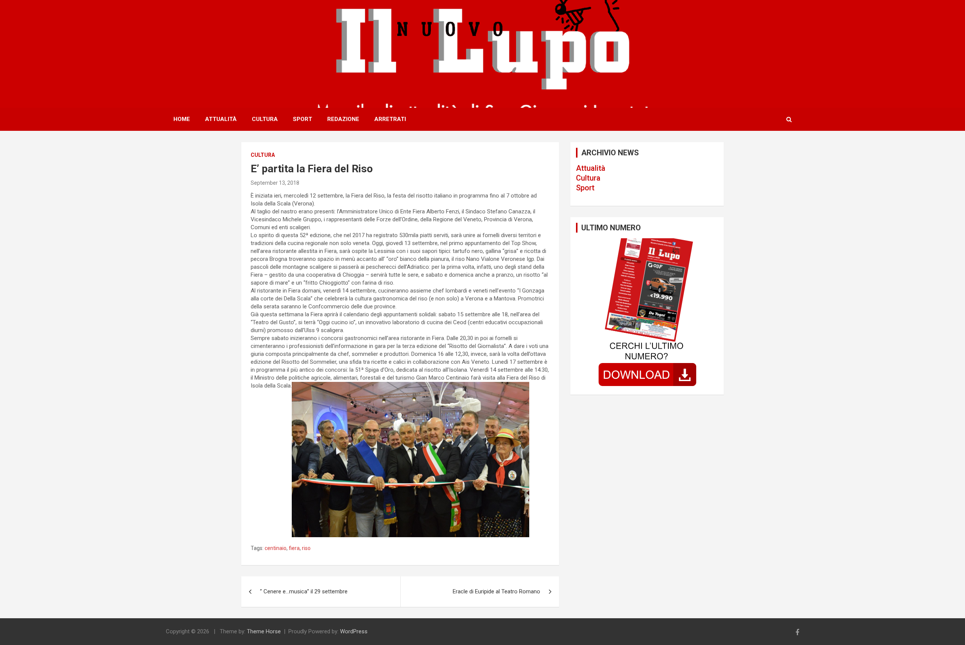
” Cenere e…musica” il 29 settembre (304, 591)
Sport (302, 119)
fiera (294, 548)
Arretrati (390, 119)
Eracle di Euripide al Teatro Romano (496, 591)
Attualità (221, 119)
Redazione (343, 119)
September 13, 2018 (275, 183)
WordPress (354, 631)
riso (306, 548)
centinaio (275, 548)
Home (181, 119)
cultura (263, 155)
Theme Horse (264, 631)
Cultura (265, 119)
